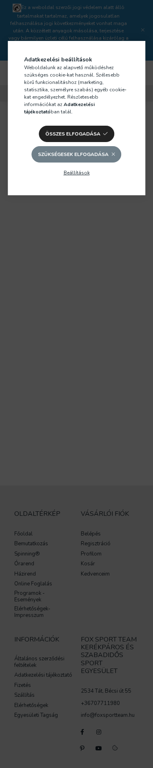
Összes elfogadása (72, 134)
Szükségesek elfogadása (73, 154)
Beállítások (77, 172)
